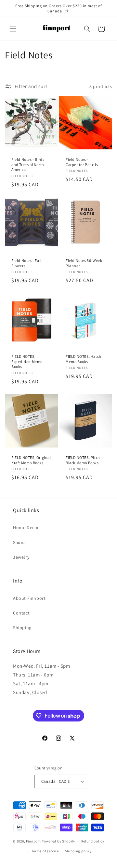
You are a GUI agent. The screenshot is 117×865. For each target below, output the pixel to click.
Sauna (19, 542)
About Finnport (29, 598)
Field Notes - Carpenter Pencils (82, 162)
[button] (13, 29)
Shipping (22, 627)
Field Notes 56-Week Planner (84, 263)
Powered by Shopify (58, 841)
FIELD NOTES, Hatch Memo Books (83, 359)
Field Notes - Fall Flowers (26, 263)
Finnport (33, 841)
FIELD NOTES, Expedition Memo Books (27, 361)
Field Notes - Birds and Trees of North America (27, 164)
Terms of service (45, 851)
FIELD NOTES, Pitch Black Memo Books (83, 460)
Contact (21, 613)
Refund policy (92, 841)
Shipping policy (78, 851)
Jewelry (21, 557)
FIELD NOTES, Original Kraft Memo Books (31, 460)
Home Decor (26, 527)
